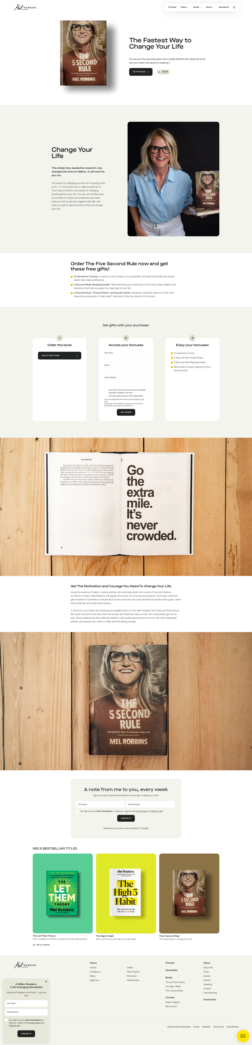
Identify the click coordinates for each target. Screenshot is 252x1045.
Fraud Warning (210, 993)
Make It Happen (173, 1002)
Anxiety (93, 968)
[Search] (234, 7)
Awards (207, 976)
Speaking (208, 985)
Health (130, 968)
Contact (207, 989)
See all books (43, 945)
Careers (207, 980)
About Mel (208, 968)
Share (165, 72)
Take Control (171, 1007)
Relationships (133, 980)
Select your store (51, 355)
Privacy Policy (142, 811)
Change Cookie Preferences (179, 1027)
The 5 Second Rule (174, 991)
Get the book (139, 72)
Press (206, 972)
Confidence (95, 972)
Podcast (172, 7)
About (209, 7)
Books (196, 7)
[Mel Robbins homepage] (25, 7)
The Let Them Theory (175, 982)
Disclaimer (206, 1027)
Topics (183, 7)
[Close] (46, 981)
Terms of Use (156, 811)
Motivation (132, 976)
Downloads (210, 1000)
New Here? (243, 1036)
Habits (92, 976)
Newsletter (224, 7)
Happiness (94, 980)
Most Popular (133, 972)
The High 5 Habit (173, 987)
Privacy (196, 1027)
